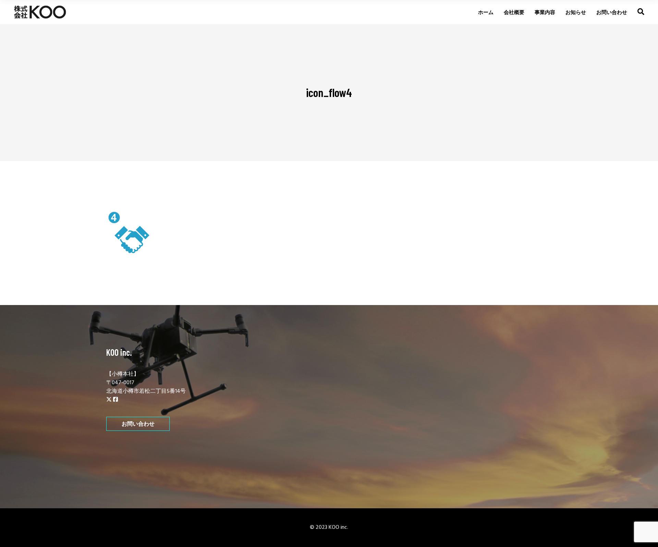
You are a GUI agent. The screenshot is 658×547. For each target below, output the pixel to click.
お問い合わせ (138, 424)
